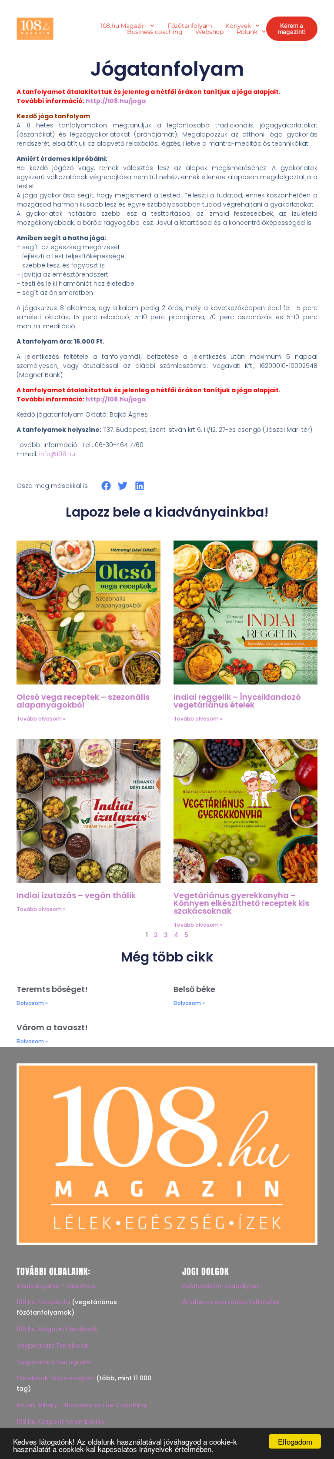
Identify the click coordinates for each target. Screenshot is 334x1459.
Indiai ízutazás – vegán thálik (76, 895)
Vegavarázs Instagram (53, 1362)
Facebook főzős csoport (55, 1378)
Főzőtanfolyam (189, 26)
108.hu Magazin (123, 26)
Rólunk (247, 32)
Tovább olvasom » (41, 718)
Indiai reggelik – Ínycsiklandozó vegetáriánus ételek (237, 700)
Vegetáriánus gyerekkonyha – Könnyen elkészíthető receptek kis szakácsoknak (241, 903)
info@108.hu (57, 454)
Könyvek (238, 26)
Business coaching (155, 32)
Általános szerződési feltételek (231, 1302)
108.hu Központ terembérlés (61, 1421)
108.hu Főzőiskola (43, 1302)
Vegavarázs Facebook (52, 1345)
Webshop (209, 32)
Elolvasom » (32, 1003)
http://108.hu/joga (116, 101)
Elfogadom (295, 1441)
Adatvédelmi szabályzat (220, 1286)
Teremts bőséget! (52, 989)
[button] (106, 486)
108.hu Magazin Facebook (57, 1329)
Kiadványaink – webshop (56, 1286)
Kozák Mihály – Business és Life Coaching (81, 1405)
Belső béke (194, 989)
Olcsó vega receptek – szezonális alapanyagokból (83, 700)
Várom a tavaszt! (52, 1027)
